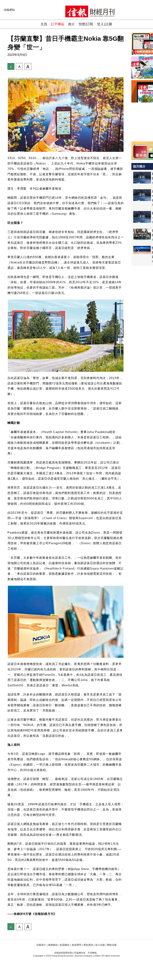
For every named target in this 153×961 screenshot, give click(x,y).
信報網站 (9, 9)
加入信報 (100, 945)
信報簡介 (41, 945)
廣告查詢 (88, 945)
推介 (71, 24)
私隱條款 (65, 945)
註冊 (108, 24)
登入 (100, 24)
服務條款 (53, 945)
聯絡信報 (112, 945)
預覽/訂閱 (86, 24)
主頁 (43, 24)
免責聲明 (76, 945)
